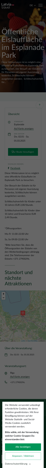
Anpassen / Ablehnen (23, 456)
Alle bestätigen (23, 447)
